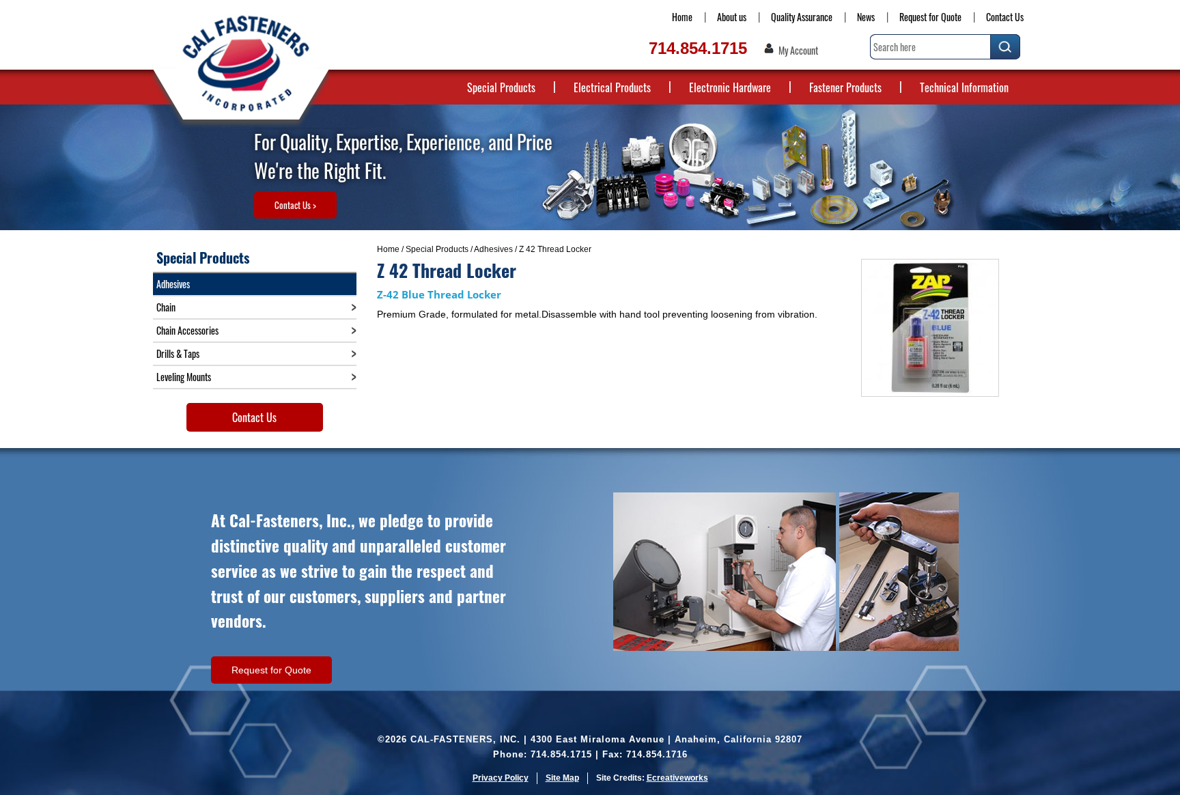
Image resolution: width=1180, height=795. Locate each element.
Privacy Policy (501, 778)
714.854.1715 (698, 48)
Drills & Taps (177, 353)
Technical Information (964, 87)
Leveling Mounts (183, 376)
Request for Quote (930, 17)
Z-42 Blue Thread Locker (439, 294)
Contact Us (1005, 17)
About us (731, 17)
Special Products (501, 87)
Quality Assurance (801, 17)
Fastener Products (845, 87)
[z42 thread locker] (929, 328)
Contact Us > (295, 205)
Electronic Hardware (730, 87)
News (866, 17)
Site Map (562, 778)
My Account (798, 50)
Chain (165, 307)
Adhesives (493, 249)
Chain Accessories (187, 330)
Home (682, 17)
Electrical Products (612, 87)
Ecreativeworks (677, 778)
